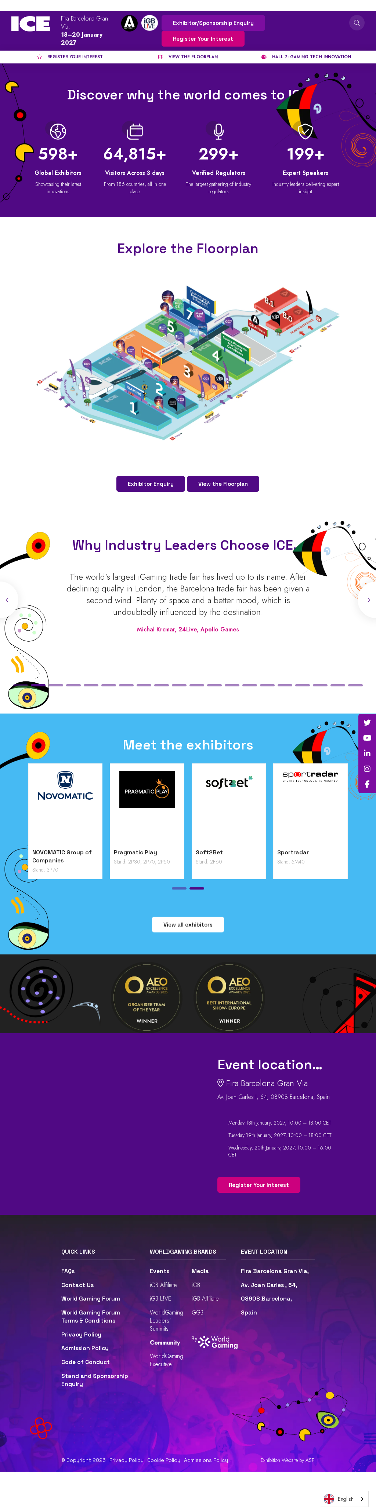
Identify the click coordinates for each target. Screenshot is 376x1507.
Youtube (367, 738)
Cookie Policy (163, 1460)
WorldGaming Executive (166, 1360)
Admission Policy (85, 1348)
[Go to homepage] (30, 24)
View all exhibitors (188, 924)
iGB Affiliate (163, 1285)
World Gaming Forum (90, 1298)
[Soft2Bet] (229, 808)
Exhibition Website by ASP (288, 1460)
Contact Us (77, 1285)
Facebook (367, 784)
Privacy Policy (81, 1334)
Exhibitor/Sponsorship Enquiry (213, 22)
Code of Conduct (85, 1362)
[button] (20, 685)
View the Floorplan (223, 483)
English (346, 1499)
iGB (196, 1285)
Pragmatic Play (135, 852)
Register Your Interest (203, 38)
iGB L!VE (160, 1298)
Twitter (367, 722)
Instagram (367, 769)
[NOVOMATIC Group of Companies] (65, 808)
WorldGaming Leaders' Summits (166, 1320)
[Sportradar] (310, 808)
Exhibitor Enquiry (151, 483)
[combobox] (344, 1499)
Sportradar (293, 852)
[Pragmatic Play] (147, 808)
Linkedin (367, 753)
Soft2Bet (209, 852)
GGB (197, 1312)
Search (357, 22)
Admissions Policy (206, 1460)
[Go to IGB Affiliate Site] (129, 23)
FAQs (68, 1271)
